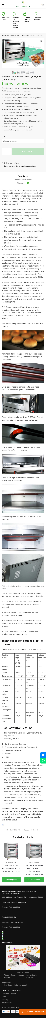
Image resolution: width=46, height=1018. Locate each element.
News (4, 997)
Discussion (23, 183)
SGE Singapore (9, 1007)
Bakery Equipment (13, 35)
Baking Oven (25, 35)
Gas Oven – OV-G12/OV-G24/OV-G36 (11, 866)
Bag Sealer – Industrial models (15, 985)
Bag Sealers (6, 982)
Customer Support (9, 994)
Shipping (5, 999)
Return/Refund (7, 1002)
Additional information (23, 180)
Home (4, 35)
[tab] (23, 176)
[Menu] (3, 4)
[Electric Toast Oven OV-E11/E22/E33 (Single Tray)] (34, 851)
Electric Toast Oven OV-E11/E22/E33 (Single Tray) (34, 868)
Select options (11, 879)
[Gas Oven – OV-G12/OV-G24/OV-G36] (11, 851)
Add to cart (27, 151)
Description (23, 176)
